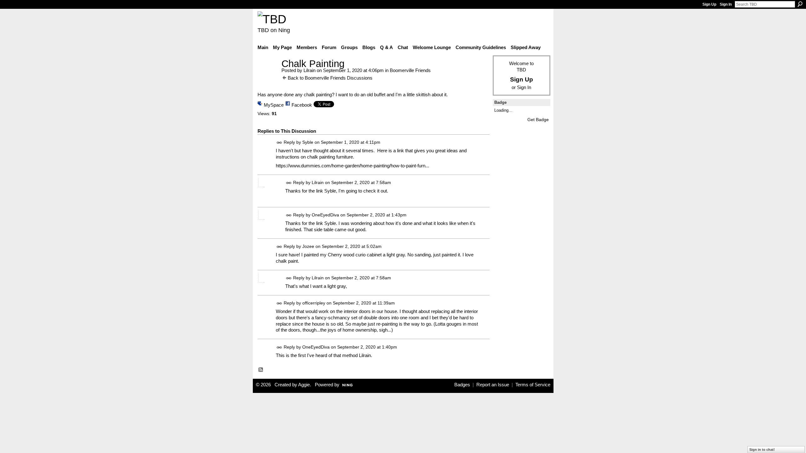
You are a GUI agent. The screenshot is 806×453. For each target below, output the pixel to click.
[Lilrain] (268, 75)
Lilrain (309, 70)
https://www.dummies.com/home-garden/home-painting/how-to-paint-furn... (352, 165)
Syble (307, 142)
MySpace (274, 105)
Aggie (304, 384)
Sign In (726, 4)
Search (800, 4)
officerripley (313, 302)
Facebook (302, 105)
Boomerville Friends (410, 70)
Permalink (279, 143)
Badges (462, 384)
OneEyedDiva (325, 214)
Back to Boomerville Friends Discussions (330, 78)
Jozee (308, 246)
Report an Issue (492, 384)
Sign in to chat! (762, 449)
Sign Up (709, 4)
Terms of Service (532, 384)
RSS (261, 370)
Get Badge (538, 119)
